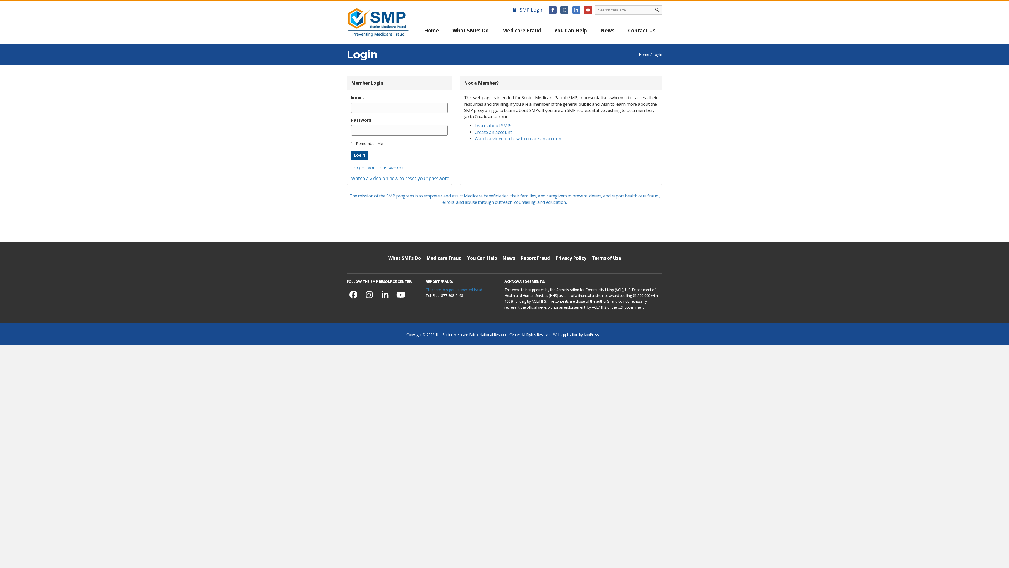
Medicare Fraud (521, 30)
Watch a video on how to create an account (519, 138)
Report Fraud (535, 258)
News (607, 30)
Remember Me (369, 143)
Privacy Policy (570, 258)
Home (431, 30)
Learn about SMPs (493, 126)
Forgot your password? (377, 167)
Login (359, 155)
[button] (553, 10)
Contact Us (642, 30)
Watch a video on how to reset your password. (400, 178)
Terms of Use (606, 258)
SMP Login (531, 10)
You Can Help (570, 30)
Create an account (493, 132)
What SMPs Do (470, 30)
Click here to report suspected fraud (454, 289)
